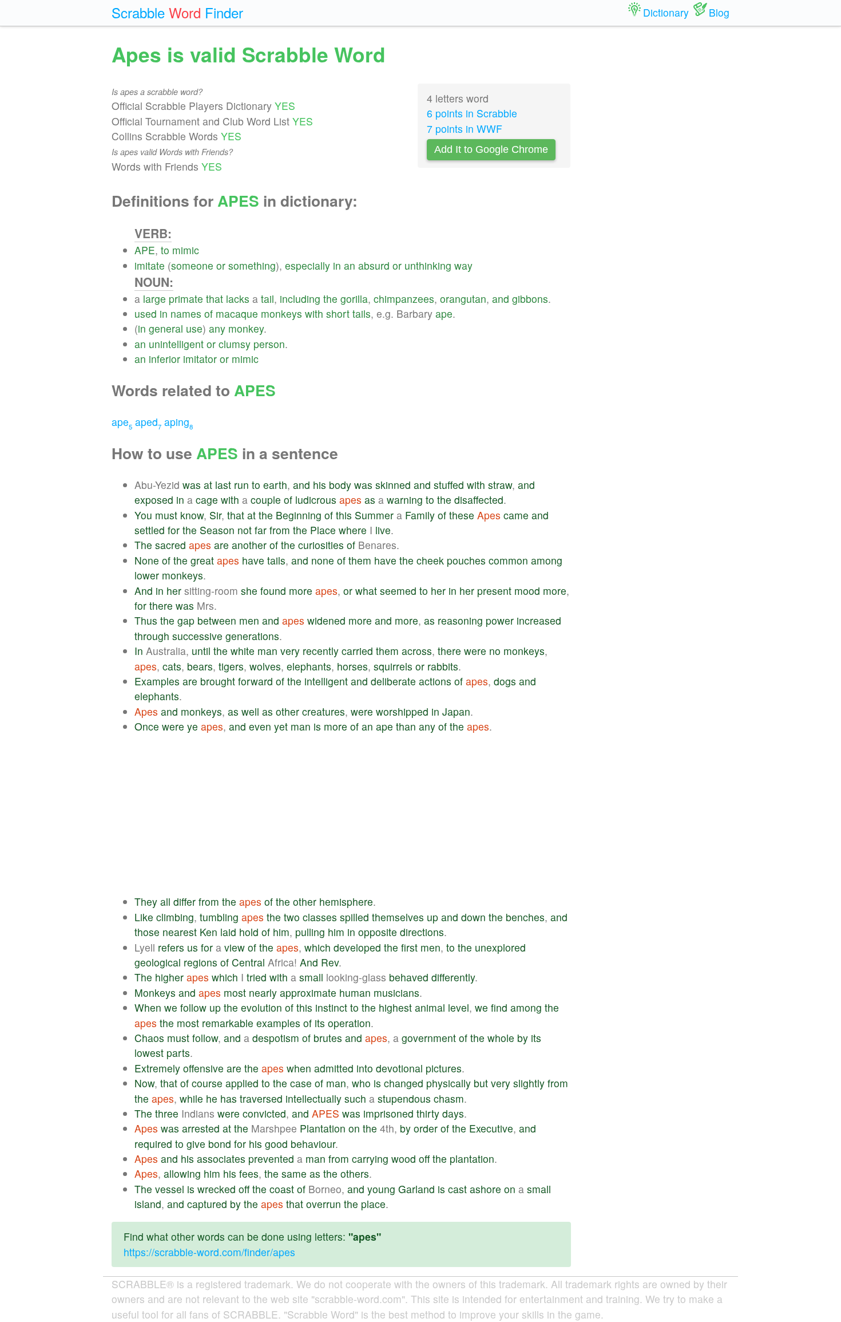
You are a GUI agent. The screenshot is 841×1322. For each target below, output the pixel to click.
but (481, 1083)
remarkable (227, 1023)
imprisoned (388, 1113)
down (473, 917)
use (194, 328)
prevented (271, 1158)
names (185, 313)
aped (148, 422)
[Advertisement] (352, 814)
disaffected (478, 499)
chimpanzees (404, 298)
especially (307, 265)
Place (323, 530)
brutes (328, 1038)
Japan (456, 711)
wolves (265, 666)
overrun (323, 1204)
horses (352, 666)
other (287, 711)
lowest (149, 1052)
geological (157, 962)
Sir (215, 515)
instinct (331, 1007)
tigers (231, 666)
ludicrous (315, 499)
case (301, 1083)
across (417, 651)
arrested (201, 1128)
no (495, 651)
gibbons (530, 298)
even (260, 726)
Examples (157, 681)
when (299, 1068)
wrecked (216, 1189)
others (354, 1173)
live (383, 530)
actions (435, 681)
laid (228, 932)
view (234, 947)
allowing (182, 1173)
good (276, 1143)
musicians (396, 992)
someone (192, 265)
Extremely (157, 1068)
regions (200, 962)
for (174, 530)
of (208, 313)
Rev (330, 962)
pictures (444, 1068)
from (279, 530)
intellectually (313, 1098)
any (217, 328)
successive (197, 636)
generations (252, 636)
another (249, 545)
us (192, 947)
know (192, 515)
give (196, 1143)
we (170, 1007)
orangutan (463, 298)
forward (255, 681)
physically (448, 1083)
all (165, 901)
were (475, 651)
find (499, 1007)
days (453, 1113)
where (353, 530)
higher (169, 977)
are (221, 545)
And (143, 590)
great (202, 560)
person (269, 344)
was (192, 485)
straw (500, 485)
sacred (170, 545)
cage (207, 499)
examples (278, 1023)
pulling (310, 932)
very (290, 651)
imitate (149, 265)
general (166, 328)
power (500, 620)
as (369, 499)
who (361, 1083)
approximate (308, 992)
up (432, 917)
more (300, 590)
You (143, 515)
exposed (153, 499)
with (314, 313)
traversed (261, 1098)
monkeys (281, 313)
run (241, 485)
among (546, 560)
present (494, 590)
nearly (263, 992)
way (463, 265)
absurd (374, 265)
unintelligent (176, 344)
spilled (354, 917)
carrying (370, 1158)
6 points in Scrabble (472, 113)
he (211, 1098)
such (355, 1098)
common (508, 560)
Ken (208, 932)
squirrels (393, 666)
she (249, 590)
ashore (485, 1189)
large (154, 298)
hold (249, 932)
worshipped (402, 711)
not (244, 530)
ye (192, 726)
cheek (430, 560)
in (337, 265)
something (252, 265)
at (208, 485)
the (330, 298)
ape (444, 313)
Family (420, 515)
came (516, 515)
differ (184, 901)
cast (457, 1189)
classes (320, 917)
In (138, 651)
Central (248, 962)
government (429, 1038)
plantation (472, 1158)
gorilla (354, 298)
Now (144, 1083)
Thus (145, 620)
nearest (179, 932)
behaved (409, 977)
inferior (164, 359)
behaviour (313, 1143)
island (147, 1204)
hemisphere (346, 901)
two (292, 917)
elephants (309, 666)
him (281, 932)
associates (221, 1158)
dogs (505, 681)
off (424, 1158)
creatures (323, 711)
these (461, 515)
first (409, 947)
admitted (334, 1068)
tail (267, 298)
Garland (416, 1189)
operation (349, 1023)
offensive (203, 1068)
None (146, 560)
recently (321, 651)
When (147, 1007)
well (250, 711)
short (338, 313)
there (161, 605)
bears (200, 666)
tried (257, 977)
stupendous (404, 1098)
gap (186, 620)
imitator (200, 359)
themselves (398, 917)
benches (525, 917)
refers (171, 947)
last (223, 485)
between (216, 620)
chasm (449, 1098)
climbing (175, 917)
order (426, 1128)
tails (361, 313)
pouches (466, 560)
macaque (237, 313)
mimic (185, 250)
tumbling (219, 917)
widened (326, 620)
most (235, 992)
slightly (529, 1083)
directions (422, 932)
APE (144, 250)
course (207, 1083)
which (317, 947)
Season (217, 530)
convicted (264, 1113)
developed (357, 947)
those (147, 932)
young (381, 1189)
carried (357, 651)
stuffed (449, 485)
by (522, 1038)
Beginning (299, 515)
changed (403, 1083)
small (311, 977)
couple (266, 499)
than (406, 726)
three (166, 1113)
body (340, 485)
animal (430, 1007)
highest (395, 1007)
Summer (374, 515)
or (220, 265)
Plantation (323, 1128)
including (300, 298)
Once (146, 726)
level (458, 1007)
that (214, 298)
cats (171, 666)
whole (500, 1038)
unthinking (427, 265)
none (322, 560)
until (201, 651)
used (145, 313)
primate (186, 298)
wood (403, 1158)
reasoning (460, 620)
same (294, 1173)
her (173, 590)
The (143, 545)
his (319, 485)
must (166, 515)
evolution (261, 1007)
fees (249, 1173)
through (151, 636)
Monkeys (155, 992)
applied (242, 1083)
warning (405, 499)
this (344, 515)
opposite (377, 932)
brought (217, 681)
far (261, 530)
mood (527, 590)
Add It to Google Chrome (491, 149)
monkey (246, 328)
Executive (491, 1128)
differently (453, 977)
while (191, 1098)
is (317, 726)
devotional (399, 1068)
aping (178, 422)
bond (219, 1143)
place (373, 1204)
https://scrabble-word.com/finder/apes (209, 1252)
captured (207, 1204)
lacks (237, 298)
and (500, 298)
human (355, 992)
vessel (169, 1189)
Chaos (149, 1038)
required (153, 1143)
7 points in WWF (464, 128)
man (267, 651)
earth (275, 485)
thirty (427, 1113)
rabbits (442, 666)
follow (193, 1007)
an (349, 265)
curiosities (321, 545)
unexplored (500, 947)
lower (146, 575)
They (145, 901)
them (359, 560)
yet (281, 726)
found (273, 590)
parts (178, 1052)
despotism (275, 1038)
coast (281, 1189)
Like (143, 917)
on (354, 1128)
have (253, 560)
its (320, 1023)
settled (149, 530)
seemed (398, 590)
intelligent (326, 681)
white (243, 651)
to (165, 250)
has (228, 1098)
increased (539, 620)
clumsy (235, 344)
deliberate (393, 681)
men (249, 620)
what (366, 590)
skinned (393, 485)
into (364, 1068)
